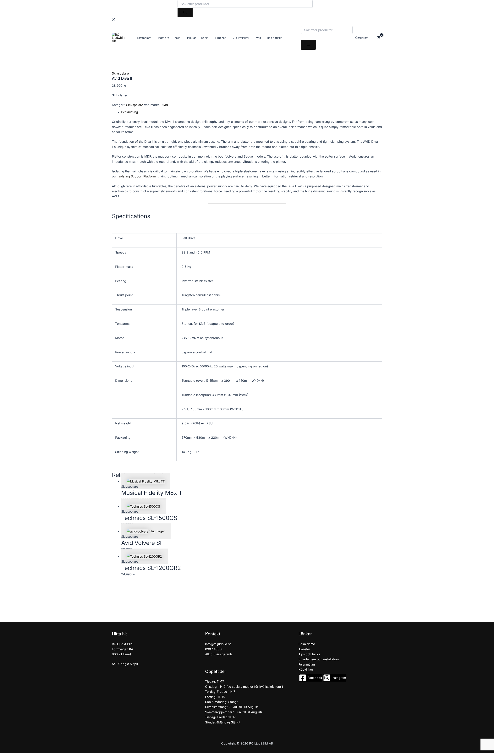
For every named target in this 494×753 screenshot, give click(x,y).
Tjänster (304, 649)
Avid (165, 105)
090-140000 (214, 649)
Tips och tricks (309, 654)
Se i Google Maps (125, 664)
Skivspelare (120, 73)
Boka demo (307, 644)
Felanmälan (307, 664)
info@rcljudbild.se (218, 644)
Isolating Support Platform (137, 176)
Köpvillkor (306, 669)
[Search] (185, 12)
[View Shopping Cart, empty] (378, 37)
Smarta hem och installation (319, 659)
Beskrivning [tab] (129, 112)
